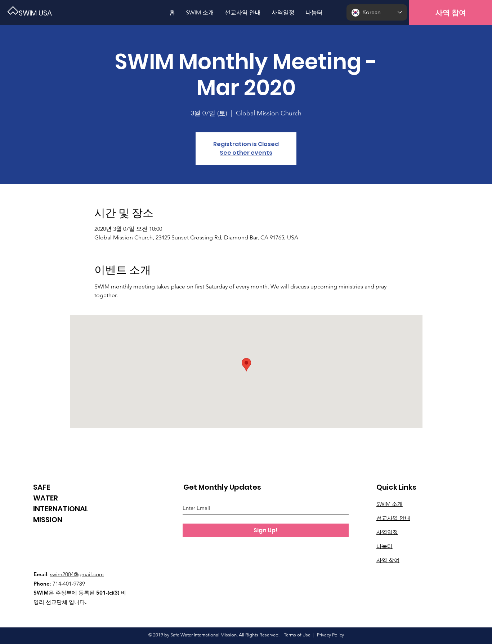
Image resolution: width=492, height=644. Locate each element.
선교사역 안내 (393, 518)
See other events (246, 153)
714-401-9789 (69, 583)
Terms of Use (297, 635)
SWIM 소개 (389, 503)
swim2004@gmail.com (77, 574)
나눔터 (384, 546)
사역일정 (387, 532)
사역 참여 (387, 560)
